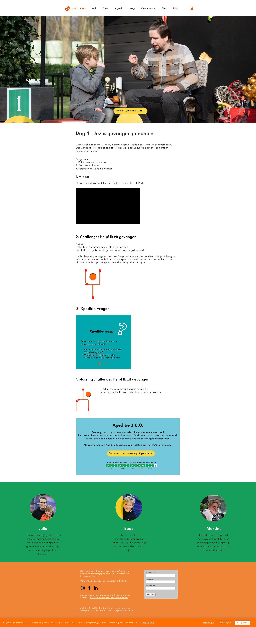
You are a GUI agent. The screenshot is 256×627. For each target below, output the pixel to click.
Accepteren (242, 623)
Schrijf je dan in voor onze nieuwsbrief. (109, 598)
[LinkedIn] (95, 588)
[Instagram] (82, 588)
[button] (191, 8)
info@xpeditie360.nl (104, 574)
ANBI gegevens (123, 608)
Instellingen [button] (208, 623)
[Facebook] (89, 588)
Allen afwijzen (224, 623)
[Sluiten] (252, 623)
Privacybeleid (148, 623)
